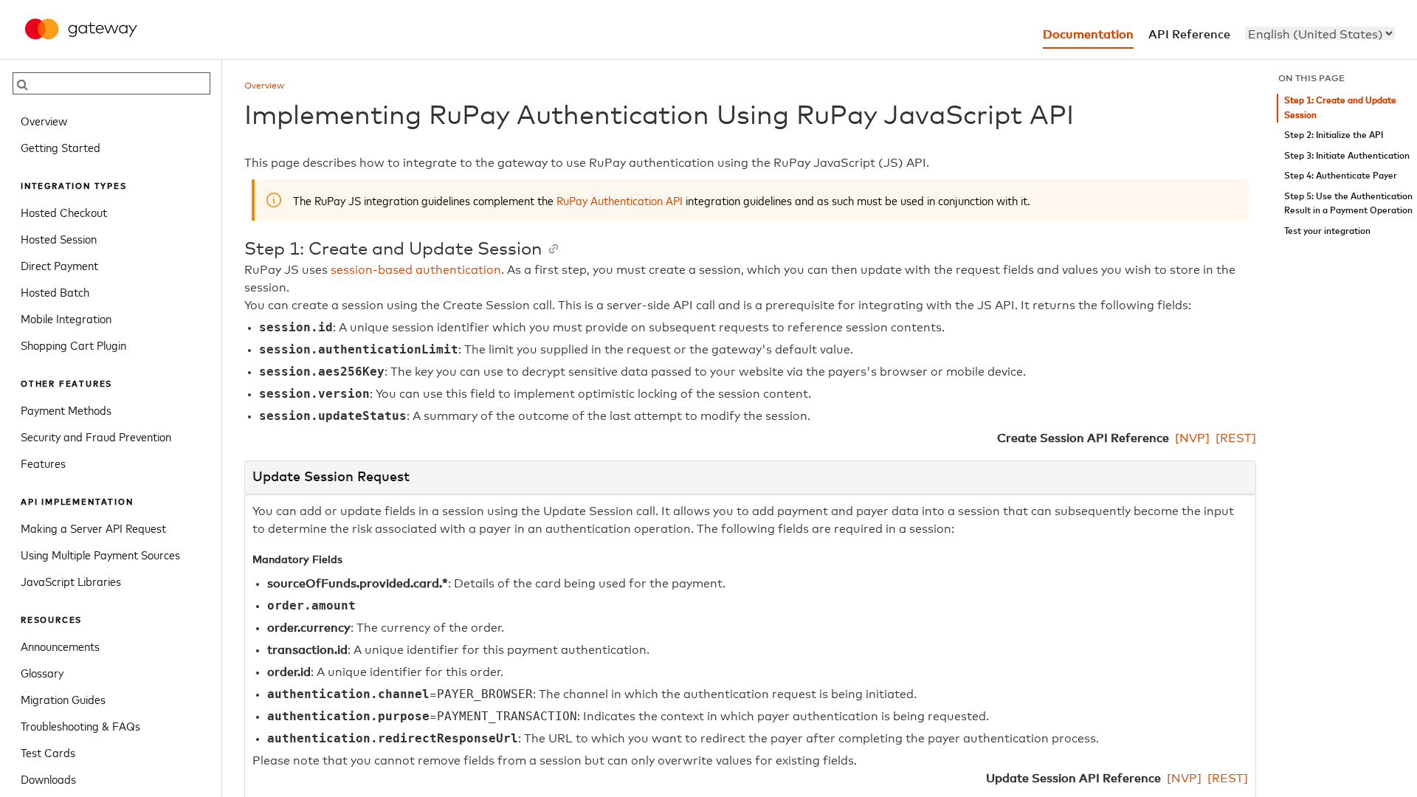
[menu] (1320, 33)
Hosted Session (59, 238)
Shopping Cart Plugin (73, 345)
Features (43, 463)
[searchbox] (111, 83)
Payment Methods (66, 409)
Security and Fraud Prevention (96, 436)
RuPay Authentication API (619, 200)
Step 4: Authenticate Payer (1340, 176)
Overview (44, 120)
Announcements (60, 646)
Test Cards (48, 752)
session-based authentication (416, 270)
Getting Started (60, 147)
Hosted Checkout (64, 212)
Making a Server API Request (93, 528)
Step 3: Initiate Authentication (1347, 156)
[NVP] (1192, 438)
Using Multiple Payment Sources (100, 554)
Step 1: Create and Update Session (1340, 108)
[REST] (1236, 438)
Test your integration (1327, 231)
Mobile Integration (66, 318)
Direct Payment (59, 265)
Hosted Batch (55, 291)
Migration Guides (63, 699)
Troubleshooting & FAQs (80, 725)
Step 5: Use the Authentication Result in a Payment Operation (1348, 204)
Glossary (42, 672)
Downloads (48, 778)
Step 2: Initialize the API (1333, 135)
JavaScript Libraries (71, 581)
